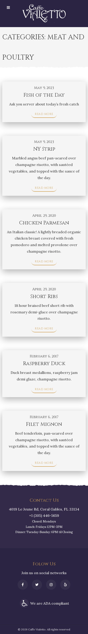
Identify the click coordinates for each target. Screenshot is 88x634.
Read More (44, 114)
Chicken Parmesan (44, 223)
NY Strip (44, 149)
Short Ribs (44, 296)
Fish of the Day (44, 95)
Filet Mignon (44, 424)
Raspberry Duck (44, 363)
